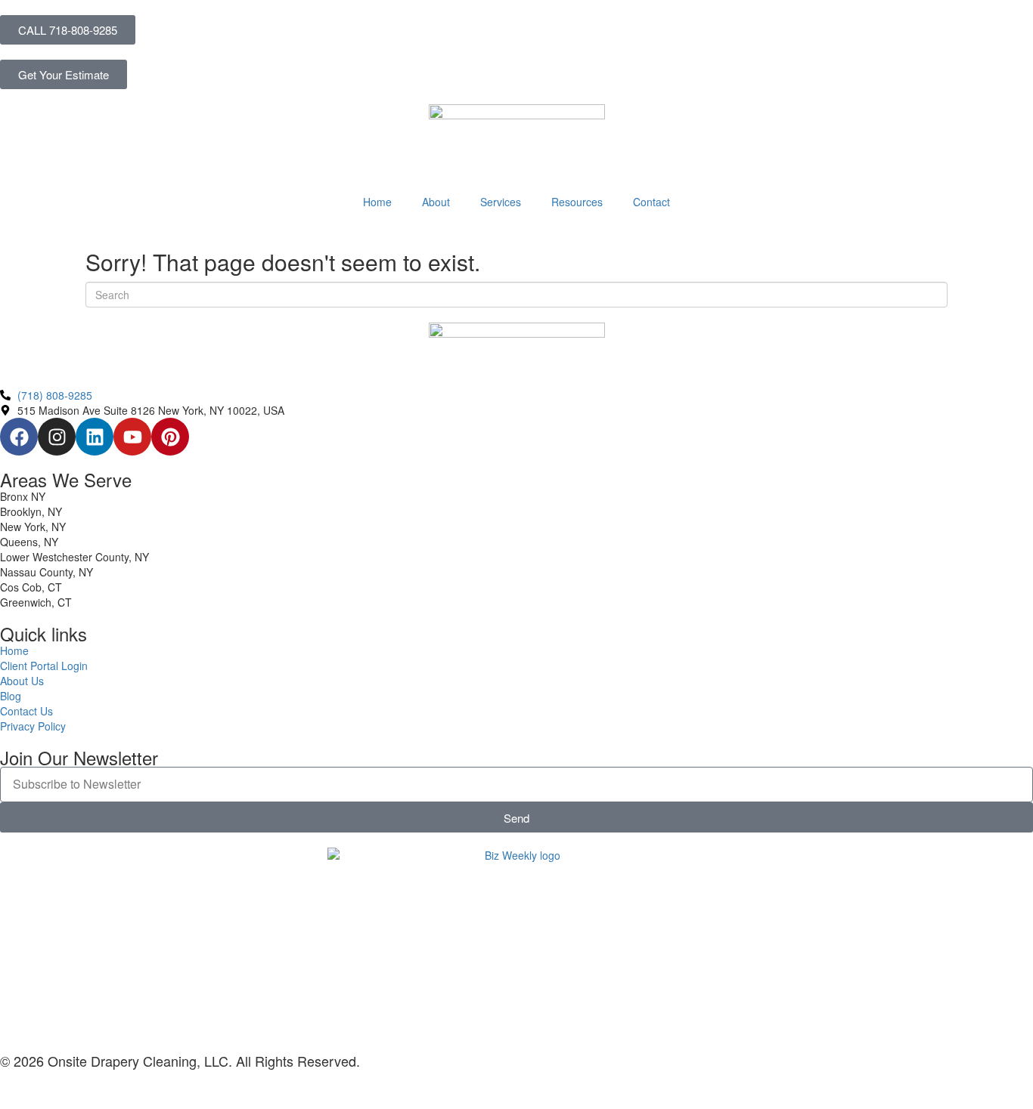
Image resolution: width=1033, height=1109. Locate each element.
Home (377, 201)
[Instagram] (57, 437)
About (436, 201)
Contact (651, 201)
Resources (577, 201)
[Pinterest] (170, 437)
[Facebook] (19, 437)
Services (500, 201)
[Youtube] (132, 437)
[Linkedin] (94, 437)
